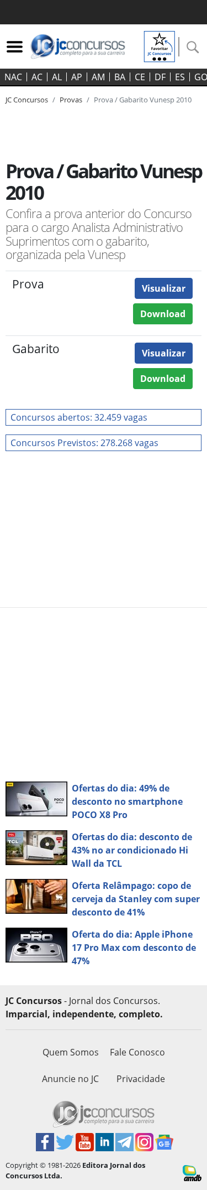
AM (98, 77)
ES (180, 77)
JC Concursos (27, 100)
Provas (71, 100)
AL (57, 77)
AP (76, 77)
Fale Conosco (137, 1052)
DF (160, 77)
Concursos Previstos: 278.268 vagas (84, 443)
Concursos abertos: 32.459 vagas (78, 417)
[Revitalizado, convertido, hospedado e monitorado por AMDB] (192, 1172)
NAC (13, 77)
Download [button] (162, 314)
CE (140, 77)
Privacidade (140, 1079)
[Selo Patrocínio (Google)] (159, 45)
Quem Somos (71, 1052)
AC (37, 77)
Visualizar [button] (163, 288)
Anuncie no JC (70, 1079)
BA (119, 77)
